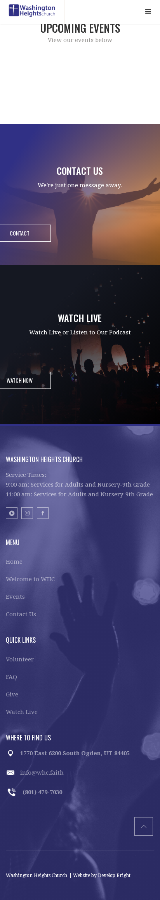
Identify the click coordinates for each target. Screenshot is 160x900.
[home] (32, 12)
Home (14, 561)
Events (15, 596)
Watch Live (22, 711)
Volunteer (20, 659)
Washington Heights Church (36, 875)
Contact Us (21, 614)
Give (12, 694)
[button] (148, 11)
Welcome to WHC (30, 579)
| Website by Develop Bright (99, 875)
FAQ (11, 676)
